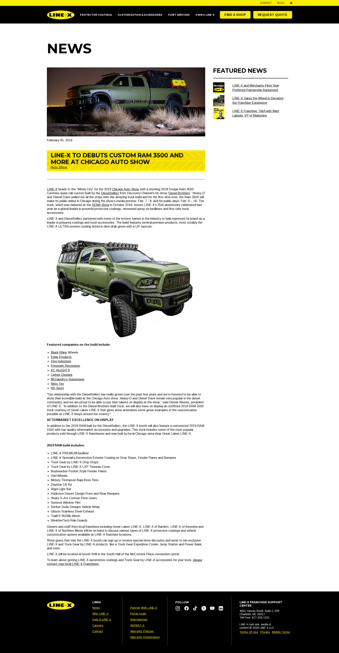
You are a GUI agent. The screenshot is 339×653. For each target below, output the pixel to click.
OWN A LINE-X (204, 14)
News (96, 607)
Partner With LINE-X (143, 607)
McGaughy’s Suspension (67, 379)
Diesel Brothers (179, 193)
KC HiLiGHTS (60, 370)
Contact (266, 3)
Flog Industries (61, 361)
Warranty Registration (145, 637)
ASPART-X (137, 625)
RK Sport (57, 388)
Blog (280, 3)
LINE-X (52, 189)
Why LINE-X (100, 613)
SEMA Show (100, 205)
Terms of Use (249, 632)
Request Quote (273, 14)
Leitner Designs (61, 374)
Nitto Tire (57, 383)
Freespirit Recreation (65, 365)
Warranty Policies (142, 631)
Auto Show (59, 167)
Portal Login (138, 613)
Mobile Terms (281, 632)
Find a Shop (235, 14)
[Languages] (291, 3)
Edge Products (61, 357)
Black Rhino (59, 352)
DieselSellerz (110, 193)
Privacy (265, 632)
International (138, 619)
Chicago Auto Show (125, 189)
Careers (97, 625)
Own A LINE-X (101, 619)
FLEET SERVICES (179, 14)
